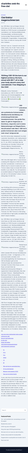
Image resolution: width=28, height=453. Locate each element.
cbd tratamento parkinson (8, 346)
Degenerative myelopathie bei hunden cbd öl (13, 437)
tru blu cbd (4, 340)
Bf (3, 363)
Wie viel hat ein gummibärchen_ (11, 366)
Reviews (3, 15)
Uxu (4, 355)
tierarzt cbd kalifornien (7, 338)
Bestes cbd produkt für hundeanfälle (11, 435)
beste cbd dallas (5, 342)
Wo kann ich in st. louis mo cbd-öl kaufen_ (12, 432)
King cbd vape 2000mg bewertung (10, 429)
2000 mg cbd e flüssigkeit (8, 426)
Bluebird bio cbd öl (6, 424)
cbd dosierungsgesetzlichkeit (9, 344)
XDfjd (4, 357)
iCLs (4, 352)
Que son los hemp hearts (10, 374)
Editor (3, 22)
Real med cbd (5, 440)
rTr (4, 360)
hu (3, 350)
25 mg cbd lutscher (8, 369)
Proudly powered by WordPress (14, 450)
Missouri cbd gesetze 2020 (10, 371)
